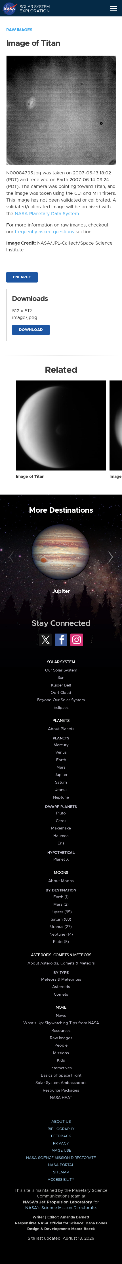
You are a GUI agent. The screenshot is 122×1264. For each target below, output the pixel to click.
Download (31, 330)
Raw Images (19, 30)
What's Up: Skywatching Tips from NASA (61, 1023)
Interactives (61, 1068)
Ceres (61, 821)
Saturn (61, 782)
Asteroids (61, 987)
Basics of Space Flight (61, 1075)
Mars (61, 767)
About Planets (61, 729)
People (61, 1045)
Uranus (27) (61, 927)
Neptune (61, 797)
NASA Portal (61, 1165)
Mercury (61, 745)
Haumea (61, 836)
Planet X (61, 859)
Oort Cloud (61, 693)
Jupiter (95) (61, 912)
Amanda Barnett (74, 1217)
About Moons (61, 881)
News (61, 1016)
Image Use (61, 1150)
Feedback (61, 1136)
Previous (12, 557)
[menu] (113, 8)
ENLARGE (22, 277)
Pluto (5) (61, 942)
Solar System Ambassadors (61, 1083)
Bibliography (61, 1129)
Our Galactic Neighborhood (31, 21)
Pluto (61, 813)
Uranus (61, 790)
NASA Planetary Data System (47, 213)
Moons (61, 873)
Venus (61, 752)
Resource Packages (61, 1090)
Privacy (61, 1143)
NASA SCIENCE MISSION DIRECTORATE (61, 1158)
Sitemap (61, 1172)
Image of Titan (30, 477)
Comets (61, 994)
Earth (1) (61, 897)
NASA (7, 8)
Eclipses (61, 708)
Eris (61, 843)
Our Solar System (61, 670)
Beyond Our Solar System (61, 700)
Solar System (61, 662)
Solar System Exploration (31, 8)
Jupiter (61, 591)
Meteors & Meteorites (61, 979)
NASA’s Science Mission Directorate (60, 1208)
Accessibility (61, 1180)
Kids (61, 1060)
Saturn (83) (61, 919)
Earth (61, 760)
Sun (61, 678)
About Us (61, 1122)
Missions (61, 1053)
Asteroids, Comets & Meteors (61, 955)
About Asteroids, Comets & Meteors (61, 963)
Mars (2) (61, 904)
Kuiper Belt (61, 685)
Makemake (61, 828)
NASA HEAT (61, 1098)
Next (109, 557)
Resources (61, 1031)
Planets (60, 721)
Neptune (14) (61, 934)
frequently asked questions (44, 232)
